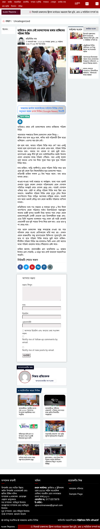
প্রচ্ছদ (4, 2)
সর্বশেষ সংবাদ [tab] (75, 29)
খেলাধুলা (53, 2)
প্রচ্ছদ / (8, 21)
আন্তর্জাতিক (17, 2)
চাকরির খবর (62, 2)
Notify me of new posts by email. (38, 350)
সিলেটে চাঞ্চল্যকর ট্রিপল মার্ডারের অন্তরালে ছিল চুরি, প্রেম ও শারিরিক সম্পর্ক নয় (56, 12)
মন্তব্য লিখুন (27, 285)
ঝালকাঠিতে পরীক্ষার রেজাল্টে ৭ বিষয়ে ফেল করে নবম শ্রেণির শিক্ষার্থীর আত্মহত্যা (54, 411)
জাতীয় (10, 2)
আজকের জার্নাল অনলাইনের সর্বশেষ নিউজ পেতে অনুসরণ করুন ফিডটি (41, 110)
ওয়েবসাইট (26, 322)
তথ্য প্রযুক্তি (5, 6)
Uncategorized (22, 21)
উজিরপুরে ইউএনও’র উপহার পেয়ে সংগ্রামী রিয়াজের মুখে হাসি (26, 436)
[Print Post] (20, 121)
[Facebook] (20, 267)
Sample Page (76, 494)
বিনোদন (13, 6)
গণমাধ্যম (46, 2)
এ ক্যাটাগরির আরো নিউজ (29, 390)
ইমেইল (25, 313)
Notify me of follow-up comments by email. (40, 341)
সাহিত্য (20, 6)
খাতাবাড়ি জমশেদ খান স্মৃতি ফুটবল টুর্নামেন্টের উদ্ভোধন (54, 435)
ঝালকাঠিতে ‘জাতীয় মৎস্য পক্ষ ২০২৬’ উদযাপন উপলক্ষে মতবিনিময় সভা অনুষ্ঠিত (27, 411)
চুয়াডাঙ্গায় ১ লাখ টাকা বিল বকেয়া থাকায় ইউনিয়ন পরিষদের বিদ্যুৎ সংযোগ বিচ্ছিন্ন (54, 460)
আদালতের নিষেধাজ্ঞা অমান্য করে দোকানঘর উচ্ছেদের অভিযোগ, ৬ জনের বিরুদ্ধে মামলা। (90, 60)
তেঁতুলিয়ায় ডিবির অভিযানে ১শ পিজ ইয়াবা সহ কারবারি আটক (89, 48)
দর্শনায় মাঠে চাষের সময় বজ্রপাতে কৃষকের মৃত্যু (27, 458)
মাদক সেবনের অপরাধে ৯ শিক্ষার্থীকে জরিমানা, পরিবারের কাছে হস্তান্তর (90, 71)
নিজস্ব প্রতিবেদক (40, 376)
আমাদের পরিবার (76, 488)
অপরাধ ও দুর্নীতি (36, 2)
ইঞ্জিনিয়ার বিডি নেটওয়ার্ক (88, 520)
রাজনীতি (26, 2)
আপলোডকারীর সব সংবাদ (44, 381)
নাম (23, 305)
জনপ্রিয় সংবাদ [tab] (91, 29)
